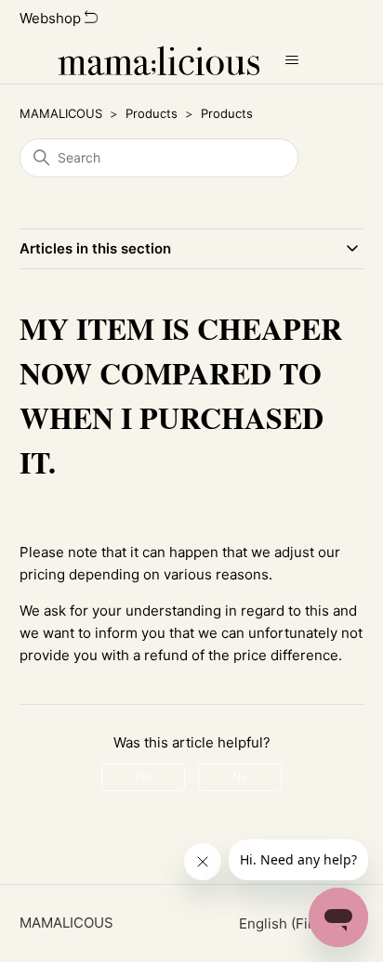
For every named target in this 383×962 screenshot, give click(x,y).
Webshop (52, 18)
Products (151, 113)
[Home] (158, 60)
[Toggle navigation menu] (292, 60)
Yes (143, 777)
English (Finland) (295, 923)
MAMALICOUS (61, 113)
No (239, 777)
